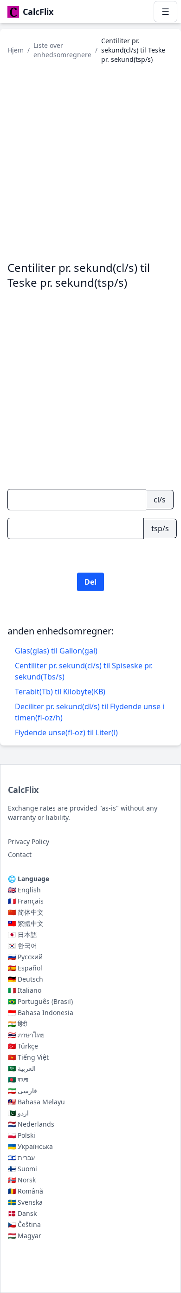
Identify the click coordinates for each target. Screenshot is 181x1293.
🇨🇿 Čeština (24, 1224)
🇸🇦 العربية (22, 1068)
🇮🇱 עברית (21, 1157)
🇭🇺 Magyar (24, 1235)
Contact (20, 854)
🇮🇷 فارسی (22, 1090)
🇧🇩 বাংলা (18, 1079)
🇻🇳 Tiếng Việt (28, 1057)
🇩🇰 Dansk (22, 1213)
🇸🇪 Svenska (25, 1202)
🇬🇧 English (24, 889)
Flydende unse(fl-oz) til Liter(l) (66, 732)
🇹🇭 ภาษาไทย (26, 1034)
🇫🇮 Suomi (22, 1168)
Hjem (15, 50)
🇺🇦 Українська (30, 1146)
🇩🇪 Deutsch (25, 979)
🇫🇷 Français (26, 901)
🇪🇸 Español (25, 967)
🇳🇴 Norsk (22, 1179)
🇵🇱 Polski (21, 1135)
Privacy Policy (28, 841)
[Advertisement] (90, 162)
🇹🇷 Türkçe (23, 1046)
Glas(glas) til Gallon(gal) (56, 651)
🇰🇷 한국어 (22, 945)
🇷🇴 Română (25, 1191)
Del (90, 582)
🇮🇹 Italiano (24, 990)
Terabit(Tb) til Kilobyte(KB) (60, 691)
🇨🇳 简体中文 (26, 912)
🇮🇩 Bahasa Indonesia (40, 1012)
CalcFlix (23, 789)
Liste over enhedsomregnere (62, 50)
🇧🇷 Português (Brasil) (40, 1001)
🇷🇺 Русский (25, 956)
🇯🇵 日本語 (22, 934)
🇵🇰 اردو (18, 1112)
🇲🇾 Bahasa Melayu (36, 1101)
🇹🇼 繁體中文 (26, 923)
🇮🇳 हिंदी (17, 1023)
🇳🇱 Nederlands (31, 1124)
